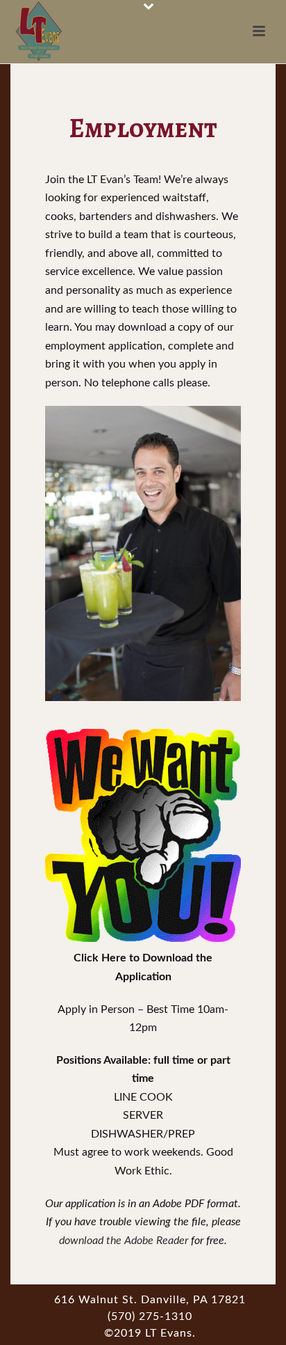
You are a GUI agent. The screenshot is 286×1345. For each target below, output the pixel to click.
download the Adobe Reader (123, 1240)
